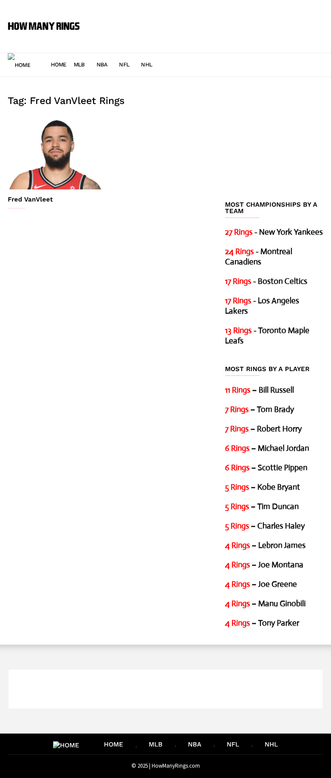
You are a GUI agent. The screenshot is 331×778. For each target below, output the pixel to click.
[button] (311, 64)
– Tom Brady (259, 409)
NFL (124, 64)
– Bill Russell (259, 390)
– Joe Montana (264, 565)
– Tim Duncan (262, 506)
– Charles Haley (265, 526)
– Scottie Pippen (266, 467)
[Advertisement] (206, 20)
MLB (79, 64)
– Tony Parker (262, 623)
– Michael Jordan (267, 448)
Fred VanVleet (30, 199)
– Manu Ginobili (265, 603)
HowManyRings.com (176, 765)
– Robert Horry (263, 429)
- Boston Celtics (266, 281)
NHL (146, 64)
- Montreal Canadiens (258, 256)
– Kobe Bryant (262, 487)
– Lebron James (265, 545)
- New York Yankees (274, 232)
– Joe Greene (261, 584)
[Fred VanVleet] (57, 153)
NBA (102, 64)
